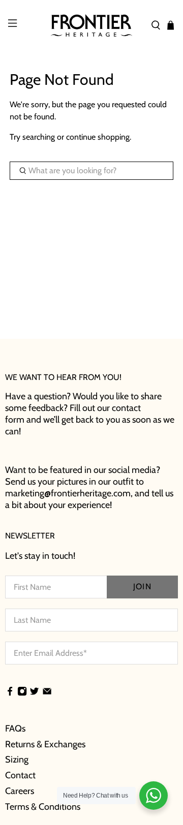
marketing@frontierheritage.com (68, 493)
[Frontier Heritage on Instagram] (22, 692)
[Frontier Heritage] (91, 25)
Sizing (16, 759)
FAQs (15, 728)
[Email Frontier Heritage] (47, 692)
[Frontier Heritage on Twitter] (34, 692)
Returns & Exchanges (45, 744)
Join (142, 586)
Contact (20, 775)
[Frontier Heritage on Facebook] (10, 692)
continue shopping (98, 137)
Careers (19, 791)
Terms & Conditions (42, 806)
